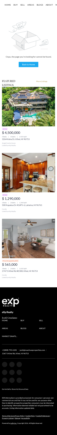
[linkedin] (12, 364)
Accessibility (25, 418)
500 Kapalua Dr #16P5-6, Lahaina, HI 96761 (22, 205)
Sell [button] (22, 5)
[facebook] (4, 364)
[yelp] (4, 372)
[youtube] (19, 372)
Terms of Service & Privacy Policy (13, 416)
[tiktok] (4, 380)
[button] (5, 321)
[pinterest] (12, 380)
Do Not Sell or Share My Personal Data (15, 389)
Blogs (40, 5)
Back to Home (28, 64)
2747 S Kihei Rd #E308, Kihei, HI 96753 (20, 271)
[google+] (19, 380)
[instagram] (12, 372)
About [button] (49, 5)
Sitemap (17, 418)
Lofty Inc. (13, 423)
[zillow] (19, 364)
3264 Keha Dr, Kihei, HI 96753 (16, 139)
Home (8, 5)
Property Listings (8, 418)
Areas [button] (30, 5)
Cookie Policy (30, 416)
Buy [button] (16, 5)
